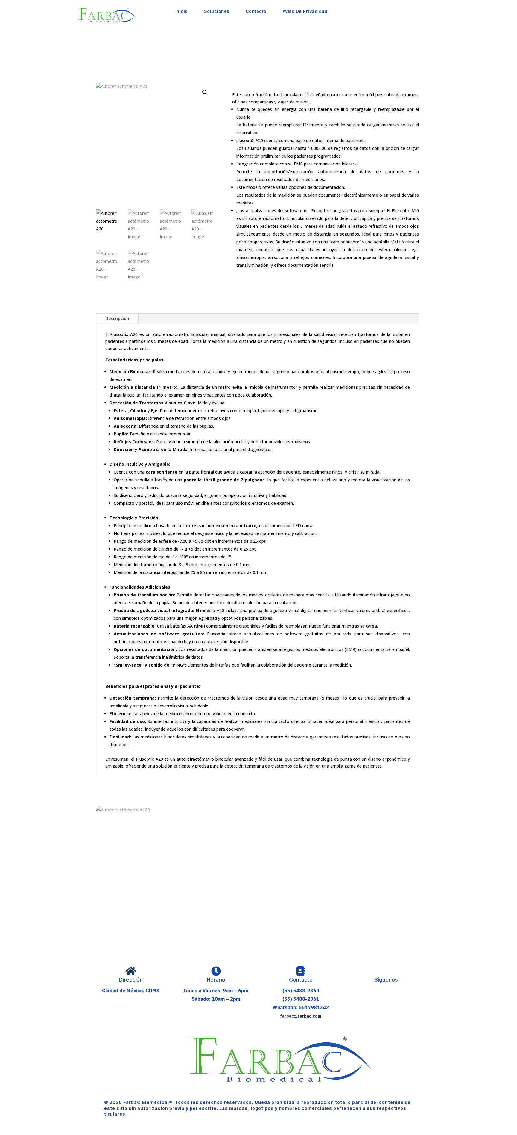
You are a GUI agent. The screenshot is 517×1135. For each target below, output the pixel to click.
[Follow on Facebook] (371, 994)
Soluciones (216, 11)
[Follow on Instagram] (384, 994)
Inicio (181, 11)
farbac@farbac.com (300, 1016)
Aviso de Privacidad (305, 11)
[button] (205, 92)
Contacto (256, 11)
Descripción (117, 318)
